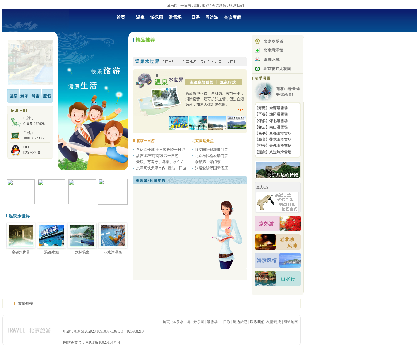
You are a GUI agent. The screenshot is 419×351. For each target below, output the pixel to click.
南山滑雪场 (278, 127)
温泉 (140, 17)
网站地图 (290, 322)
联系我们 (236, 5)
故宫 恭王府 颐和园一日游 (157, 156)
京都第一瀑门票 (208, 162)
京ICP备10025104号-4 (102, 342)
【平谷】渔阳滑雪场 (271, 114)
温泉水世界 (181, 322)
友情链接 (25, 303)
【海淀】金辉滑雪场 (271, 108)
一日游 (185, 5)
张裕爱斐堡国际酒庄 (211, 168)
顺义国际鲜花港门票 (211, 149)
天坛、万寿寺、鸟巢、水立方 (160, 162)
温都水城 (51, 252)
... (229, 149)
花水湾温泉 (113, 252)
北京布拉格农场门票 (211, 156)
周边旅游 (201, 5)
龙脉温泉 (82, 252)
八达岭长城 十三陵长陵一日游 (160, 149)
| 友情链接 (273, 322)
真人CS (262, 187)
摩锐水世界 (21, 252)
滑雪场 (175, 17)
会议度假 (219, 5)
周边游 (212, 17)
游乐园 (172, 5)
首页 (121, 17)
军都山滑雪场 (280, 133)
